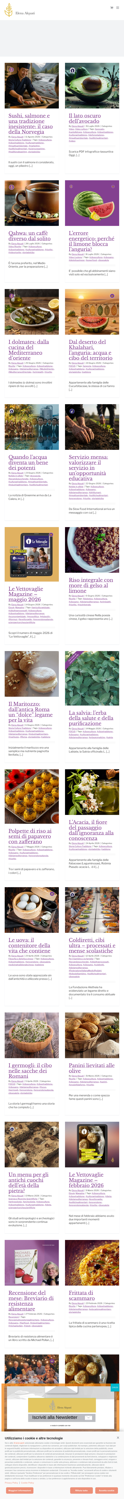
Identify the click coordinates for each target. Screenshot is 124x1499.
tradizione (86, 372)
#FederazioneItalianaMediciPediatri (85, 970)
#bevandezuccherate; (18, 479)
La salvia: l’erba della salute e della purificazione (91, 718)
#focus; (42, 1087)
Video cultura (81, 129)
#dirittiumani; (95, 492)
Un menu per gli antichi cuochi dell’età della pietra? (28, 1183)
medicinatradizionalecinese (21, 964)
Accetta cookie (106, 1490)
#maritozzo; (13, 737)
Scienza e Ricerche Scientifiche (23, 1198)
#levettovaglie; (25, 619)
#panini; (103, 1082)
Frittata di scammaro (82, 1295)
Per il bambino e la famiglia (81, 958)
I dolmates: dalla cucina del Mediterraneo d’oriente (28, 350)
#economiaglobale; (17, 616)
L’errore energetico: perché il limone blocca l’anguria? (91, 241)
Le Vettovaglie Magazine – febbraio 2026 (86, 1180)
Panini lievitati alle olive (92, 1068)
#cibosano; (109, 257)
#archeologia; (29, 1201)
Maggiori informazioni (19, 1490)
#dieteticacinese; (77, 260)
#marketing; (34, 146)
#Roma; (23, 737)
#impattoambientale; (18, 146)
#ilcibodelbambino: (77, 973)
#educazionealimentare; (100, 1309)
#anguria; (87, 366)
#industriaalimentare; (18, 484)
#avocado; (99, 129)
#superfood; (91, 260)
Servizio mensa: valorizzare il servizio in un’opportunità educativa (88, 468)
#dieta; (48, 1204)
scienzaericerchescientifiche (21, 622)
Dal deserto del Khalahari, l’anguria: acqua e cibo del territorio (91, 350)
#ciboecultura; (45, 140)
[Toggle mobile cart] (111, 7)
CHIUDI (115, 1387)
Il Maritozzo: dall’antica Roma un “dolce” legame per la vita (30, 712)
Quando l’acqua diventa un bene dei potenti (28, 462)
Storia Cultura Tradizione (19, 140)
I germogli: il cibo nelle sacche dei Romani (30, 1070)
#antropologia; (15, 1201)
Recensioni (13, 1317)
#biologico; (88, 598)
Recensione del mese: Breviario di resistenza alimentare (31, 1301)
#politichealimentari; (17, 148)
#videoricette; (14, 252)
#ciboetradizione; (16, 142)
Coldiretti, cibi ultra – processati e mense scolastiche (92, 945)
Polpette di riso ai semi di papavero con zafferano (30, 836)
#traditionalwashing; (17, 151)
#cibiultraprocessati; (17, 610)
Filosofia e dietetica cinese (20, 958)
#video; (72, 141)
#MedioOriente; (46, 369)
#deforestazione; (96, 135)
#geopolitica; (33, 616)
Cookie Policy (27, 1483)
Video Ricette (14, 246)
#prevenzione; (75, 498)
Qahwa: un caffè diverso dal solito (29, 236)
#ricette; (49, 249)
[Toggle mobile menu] (117, 7)
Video (71, 129)
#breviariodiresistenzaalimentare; (24, 1320)
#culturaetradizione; (34, 142)
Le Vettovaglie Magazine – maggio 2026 (25, 594)
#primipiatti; (38, 372)
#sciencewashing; (36, 148)
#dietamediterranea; (29, 369)
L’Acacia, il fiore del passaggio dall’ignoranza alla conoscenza (91, 830)
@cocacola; (35, 475)
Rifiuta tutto (81, 1490)
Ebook (11, 607)
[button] (118, 1437)
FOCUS (72, 366)
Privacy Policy (11, 1483)
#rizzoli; (27, 1326)
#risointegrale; (84, 604)
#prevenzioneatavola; (43, 619)
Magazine (19, 607)
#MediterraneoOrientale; (20, 372)
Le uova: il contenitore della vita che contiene (29, 945)
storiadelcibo (34, 151)
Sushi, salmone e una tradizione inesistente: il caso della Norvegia (30, 124)
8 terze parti (19, 1443)
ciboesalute (103, 260)
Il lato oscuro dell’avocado (85, 118)
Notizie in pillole (15, 475)
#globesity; (45, 616)
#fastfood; (24, 1323)
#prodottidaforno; (77, 1084)
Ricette (11, 366)
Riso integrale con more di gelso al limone (91, 585)
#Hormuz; (13, 619)
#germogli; (13, 1090)
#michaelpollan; (15, 1326)
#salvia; (109, 737)
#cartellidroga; (75, 132)
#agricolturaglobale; (40, 607)
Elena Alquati (17, 137)
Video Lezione (75, 257)
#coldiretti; (99, 964)
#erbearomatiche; (97, 737)
